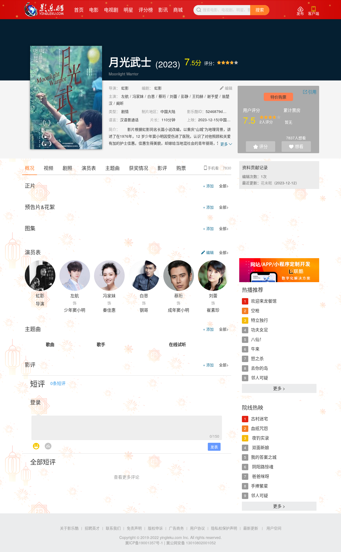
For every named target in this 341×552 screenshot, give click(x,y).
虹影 (125, 88)
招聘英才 (92, 528)
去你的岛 (259, 368)
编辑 (226, 88)
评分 (260, 146)
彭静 (184, 96)
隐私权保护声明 (224, 528)
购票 (181, 167)
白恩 (151, 96)
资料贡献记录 (255, 167)
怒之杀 (257, 358)
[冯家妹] (109, 275)
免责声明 (134, 528)
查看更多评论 (126, 477)
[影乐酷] (44, 10)
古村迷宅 (259, 419)
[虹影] (40, 275)
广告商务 (176, 528)
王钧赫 (197, 96)
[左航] (74, 275)
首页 (79, 9)
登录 (35, 402)
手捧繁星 (259, 486)
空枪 (255, 310)
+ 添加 (208, 185)
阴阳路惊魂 (262, 467)
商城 (178, 9)
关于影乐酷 (69, 528)
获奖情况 (138, 167)
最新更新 (250, 528)
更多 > (279, 388)
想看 (296, 146)
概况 (29, 167)
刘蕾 (173, 96)
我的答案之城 (264, 457)
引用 (309, 92)
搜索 (259, 10)
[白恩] (144, 275)
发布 (300, 11)
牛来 (255, 349)
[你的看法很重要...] (126, 426)
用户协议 (197, 528)
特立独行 (259, 320)
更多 (226, 144)
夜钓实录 (260, 438)
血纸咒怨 (259, 428)
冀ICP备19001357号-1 (144, 542)
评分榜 (146, 9)
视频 (48, 167)
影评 (162, 167)
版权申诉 (155, 528)
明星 (128, 9)
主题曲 (112, 167)
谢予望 (212, 96)
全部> (224, 185)
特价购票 (278, 97)
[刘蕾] (213, 275)
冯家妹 (138, 96)
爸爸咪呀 (260, 476)
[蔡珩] (178, 275)
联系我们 (113, 528)
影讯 (163, 9)
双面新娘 (260, 447)
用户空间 (273, 528)
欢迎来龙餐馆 (264, 301)
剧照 (67, 167)
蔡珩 (162, 96)
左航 (125, 96)
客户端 (313, 11)
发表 (214, 446)
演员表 (89, 167)
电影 (94, 9)
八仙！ (257, 339)
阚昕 (120, 103)
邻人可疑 (259, 378)
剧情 (125, 111)
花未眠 (266, 182)
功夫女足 (259, 330)
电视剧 (111, 9)
